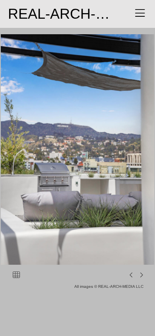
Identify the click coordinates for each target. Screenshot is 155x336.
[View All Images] (16, 274)
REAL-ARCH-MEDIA (74, 14)
